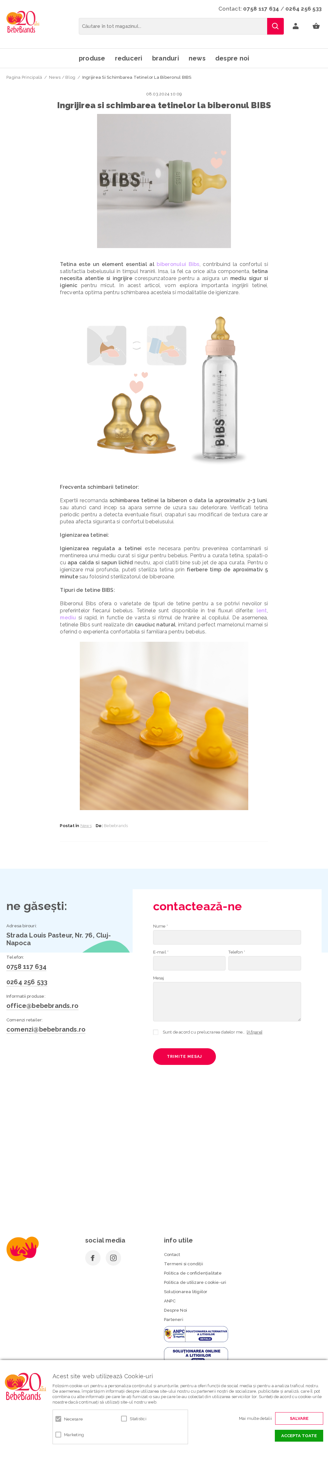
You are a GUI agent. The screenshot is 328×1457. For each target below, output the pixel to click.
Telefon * (236, 952)
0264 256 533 (303, 8)
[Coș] (316, 26)
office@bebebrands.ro (42, 1006)
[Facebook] (93, 1258)
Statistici (138, 1418)
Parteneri (173, 1319)
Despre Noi (175, 1310)
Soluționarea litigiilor (186, 1291)
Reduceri (129, 58)
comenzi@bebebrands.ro (46, 1029)
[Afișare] (254, 1032)
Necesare (73, 1419)
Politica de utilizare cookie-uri (195, 1282)
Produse (92, 58)
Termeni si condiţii (183, 1263)
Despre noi (232, 58)
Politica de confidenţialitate (193, 1273)
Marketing (74, 1434)
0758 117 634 (261, 8)
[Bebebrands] (22, 22)
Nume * (160, 926)
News (197, 58)
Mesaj (158, 978)
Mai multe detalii (255, 1418)
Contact (172, 1254)
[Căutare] (275, 26)
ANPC (170, 1301)
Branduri (165, 58)
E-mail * (161, 952)
